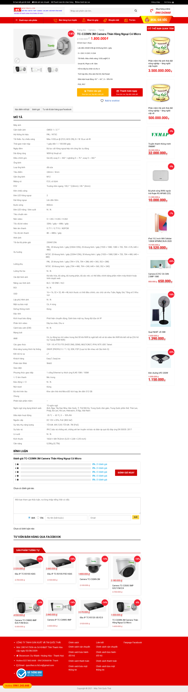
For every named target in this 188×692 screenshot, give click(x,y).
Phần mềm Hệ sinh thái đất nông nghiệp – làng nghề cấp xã (160, 110)
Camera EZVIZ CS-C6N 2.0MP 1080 (158, 275)
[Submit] (135, 11)
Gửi (135, 517)
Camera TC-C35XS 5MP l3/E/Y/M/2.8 (122, 586)
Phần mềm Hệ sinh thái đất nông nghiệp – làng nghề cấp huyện (160, 63)
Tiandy (101, 30)
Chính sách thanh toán (79, 661)
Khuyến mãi (113, 20)
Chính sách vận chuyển (79, 646)
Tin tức (132, 20)
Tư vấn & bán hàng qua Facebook (57, 109)
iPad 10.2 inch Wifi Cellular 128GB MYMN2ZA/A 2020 (160, 239)
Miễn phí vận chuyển (41, 2)
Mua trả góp (92, 20)
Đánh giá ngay (126, 472)
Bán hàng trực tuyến (67, 20)
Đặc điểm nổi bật (22, 109)
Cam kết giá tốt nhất (22, 2)
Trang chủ (81, 30)
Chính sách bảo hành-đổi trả (79, 654)
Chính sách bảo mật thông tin (78, 668)
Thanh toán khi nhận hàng (63, 2)
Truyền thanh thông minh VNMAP (159, 145)
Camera (92, 30)
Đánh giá (36, 109)
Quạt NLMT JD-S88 (156, 332)
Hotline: (17, 685)
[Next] (70, 46)
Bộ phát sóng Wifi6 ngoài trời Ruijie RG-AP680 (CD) (159, 192)
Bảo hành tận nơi (83, 2)
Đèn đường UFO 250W (158, 373)
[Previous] (18, 46)
